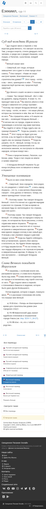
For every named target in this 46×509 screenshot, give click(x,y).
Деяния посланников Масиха (19, 448)
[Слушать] (31, 3)
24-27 (34, 318)
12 (35, 34)
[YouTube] (13, 488)
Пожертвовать (38, 506)
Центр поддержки (9, 475)
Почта (6, 479)
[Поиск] (36, 3)
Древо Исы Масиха (10, 458)
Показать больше (9, 400)
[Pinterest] (33, 488)
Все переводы (10, 411)
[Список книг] (25, 3)
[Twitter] (25, 488)
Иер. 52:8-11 (25, 318)
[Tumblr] (30, 488)
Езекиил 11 (33, 16)
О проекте (7, 466)
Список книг (21, 335)
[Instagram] (17, 488)
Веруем (6, 464)
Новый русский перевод (14, 375)
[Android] (8, 496)
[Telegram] (21, 488)
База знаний (8, 477)
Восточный (23, 16)
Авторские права (9, 468)
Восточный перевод (11, 387)
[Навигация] (41, 3)
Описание (6, 22)
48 (41, 22)
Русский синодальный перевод (15, 349)
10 (7, 34)
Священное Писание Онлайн (14, 504)
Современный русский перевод (15, 369)
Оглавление (17, 22)
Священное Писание (10, 16)
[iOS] (3, 496)
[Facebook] (8, 488)
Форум (6, 481)
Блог (5, 455)
